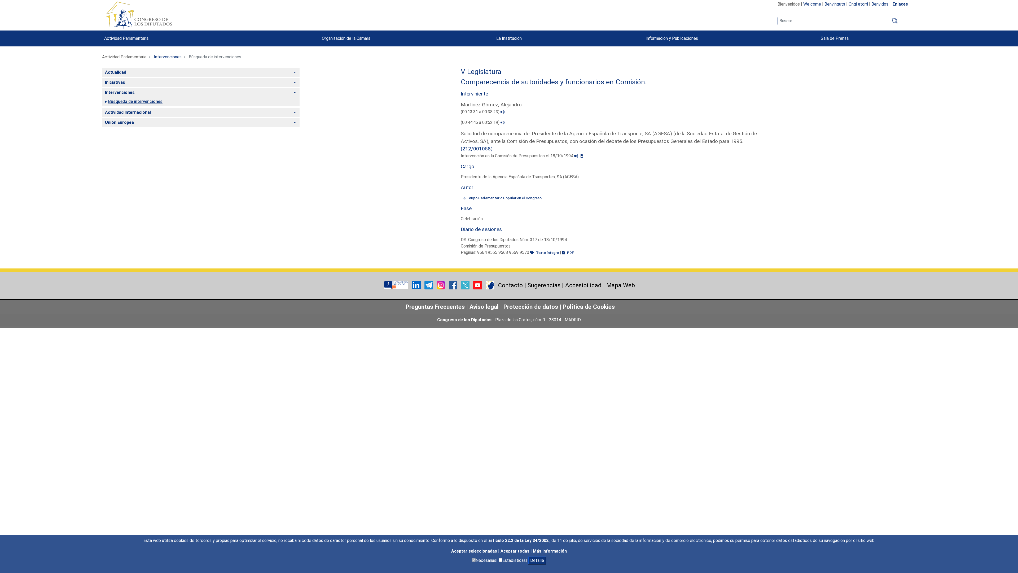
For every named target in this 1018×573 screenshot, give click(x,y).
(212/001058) (477, 149)
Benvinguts (834, 4)
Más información (550, 551)
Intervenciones (168, 56)
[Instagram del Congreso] (441, 285)
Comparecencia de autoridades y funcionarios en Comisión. (554, 82)
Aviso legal (484, 306)
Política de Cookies (589, 306)
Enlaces (900, 4)
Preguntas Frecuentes (435, 306)
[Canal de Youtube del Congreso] (478, 285)
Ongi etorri (858, 4)
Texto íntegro (547, 252)
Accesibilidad (583, 285)
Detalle (537, 560)
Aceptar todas (515, 551)
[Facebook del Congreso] (453, 285)
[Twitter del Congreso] (466, 285)
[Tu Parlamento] (396, 285)
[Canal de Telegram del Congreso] (429, 285)
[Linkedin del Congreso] (416, 285)
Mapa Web (620, 285)
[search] (839, 21)
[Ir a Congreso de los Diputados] (139, 15)
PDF (570, 252)
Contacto (510, 285)
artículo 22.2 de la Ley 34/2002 (519, 540)
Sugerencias (544, 285)
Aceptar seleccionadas (474, 551)
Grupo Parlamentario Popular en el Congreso (504, 198)
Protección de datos (530, 306)
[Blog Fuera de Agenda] (489, 285)
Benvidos (879, 4)
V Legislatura (481, 72)
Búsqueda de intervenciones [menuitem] (135, 101)
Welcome (812, 4)
